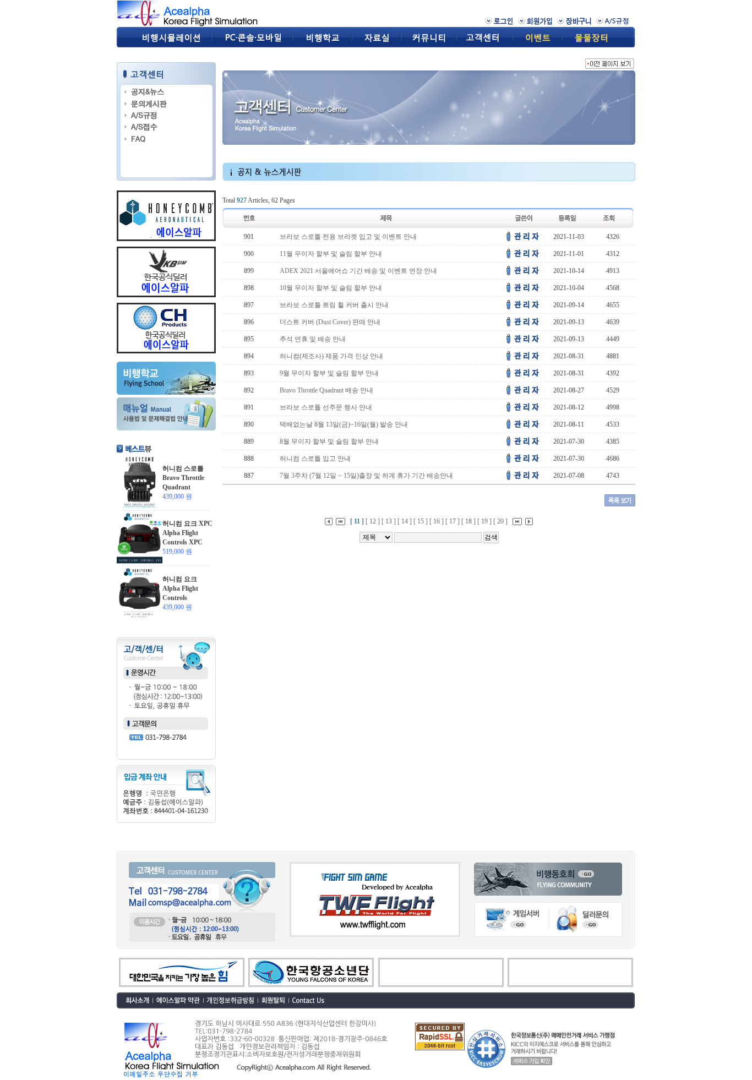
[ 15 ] (420, 521)
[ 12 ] (373, 521)
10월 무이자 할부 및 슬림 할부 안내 (331, 288)
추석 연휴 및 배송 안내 (313, 339)
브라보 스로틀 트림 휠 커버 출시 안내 (334, 305)
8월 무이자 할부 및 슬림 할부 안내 (329, 441)
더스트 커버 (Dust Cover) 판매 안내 (330, 322)
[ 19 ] (484, 521)
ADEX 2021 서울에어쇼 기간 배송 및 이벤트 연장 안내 (358, 271)
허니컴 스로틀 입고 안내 (315, 458)
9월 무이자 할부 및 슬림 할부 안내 (329, 373)
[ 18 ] (468, 521)
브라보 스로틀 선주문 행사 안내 (326, 407)
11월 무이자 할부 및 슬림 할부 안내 (331, 254)
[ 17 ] (452, 521)
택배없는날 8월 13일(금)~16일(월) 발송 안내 (344, 424)
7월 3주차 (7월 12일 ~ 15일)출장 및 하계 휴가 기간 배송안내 (366, 475)
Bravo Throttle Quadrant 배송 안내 (326, 390)
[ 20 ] (500, 521)
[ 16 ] (436, 521)
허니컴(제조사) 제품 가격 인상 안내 (331, 356)
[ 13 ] (389, 521)
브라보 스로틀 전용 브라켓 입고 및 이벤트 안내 (348, 237)
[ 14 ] (404, 521)
